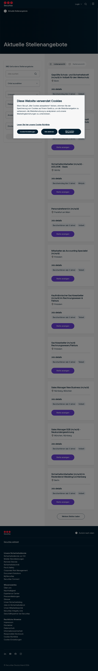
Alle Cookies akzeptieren (69, 131)
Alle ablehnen (49, 131)
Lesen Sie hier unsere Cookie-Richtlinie (33, 124)
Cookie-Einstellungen (27, 131)
